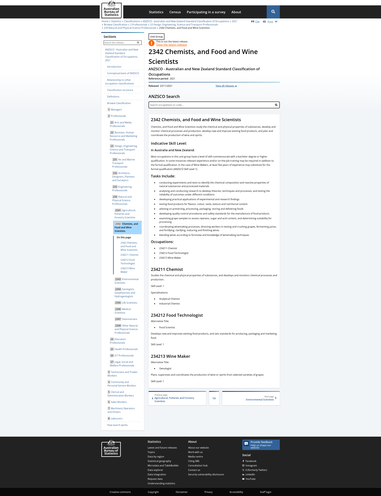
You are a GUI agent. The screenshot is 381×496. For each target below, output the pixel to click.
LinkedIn (250, 474)
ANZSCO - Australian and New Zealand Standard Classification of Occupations (186, 21)
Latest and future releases (162, 447)
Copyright (153, 492)
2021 (234, 21)
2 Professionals (138, 24)
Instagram (251, 465)
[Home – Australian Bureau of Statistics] (111, 449)
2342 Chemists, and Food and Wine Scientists (129, 246)
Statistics (156, 12)
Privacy (208, 492)
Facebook (251, 461)
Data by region (156, 456)
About (236, 12)
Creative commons (120, 492)
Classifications (132, 21)
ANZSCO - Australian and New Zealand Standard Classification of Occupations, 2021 (121, 55)
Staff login (265, 492)
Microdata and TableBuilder (163, 465)
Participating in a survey (206, 12)
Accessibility (236, 492)
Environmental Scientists (260, 398)
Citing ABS (193, 461)
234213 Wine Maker (128, 270)
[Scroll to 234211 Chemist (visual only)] (186, 270)
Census (175, 12)
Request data (155, 479)
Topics (151, 452)
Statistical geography (159, 461)
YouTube (251, 479)
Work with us (195, 452)
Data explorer (155, 470)
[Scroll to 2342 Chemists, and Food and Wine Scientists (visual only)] (244, 120)
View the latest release (171, 44)
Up (214, 398)
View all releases (225, 86)
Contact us (194, 470)
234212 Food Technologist (128, 261)
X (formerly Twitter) (256, 470)
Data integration (157, 474)
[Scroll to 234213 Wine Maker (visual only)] (193, 356)
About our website (198, 447)
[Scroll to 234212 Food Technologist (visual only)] (206, 315)
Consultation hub (198, 465)
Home (105, 21)
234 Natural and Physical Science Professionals (130, 27)
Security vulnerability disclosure (206, 474)
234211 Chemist (129, 254)
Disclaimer (182, 492)
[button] (273, 11)
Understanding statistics (161, 483)
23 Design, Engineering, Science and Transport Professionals (184, 24)
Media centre (195, 456)
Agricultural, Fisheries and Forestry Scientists (174, 398)
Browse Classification (116, 24)
